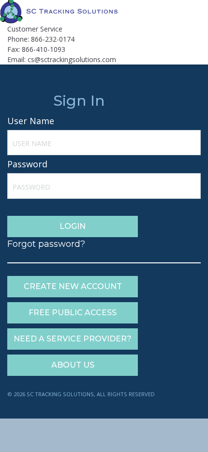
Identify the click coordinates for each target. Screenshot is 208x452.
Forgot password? (46, 244)
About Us (72, 365)
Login (72, 226)
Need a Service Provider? (73, 338)
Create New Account (73, 286)
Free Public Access (73, 312)
